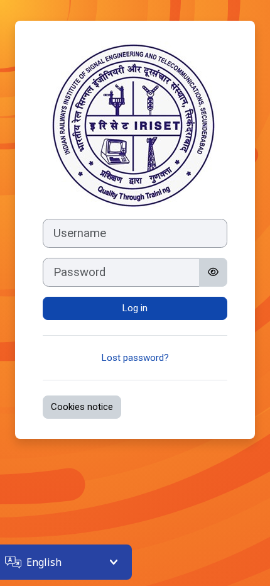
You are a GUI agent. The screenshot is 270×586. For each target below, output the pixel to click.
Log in (135, 308)
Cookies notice (82, 406)
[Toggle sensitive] (213, 272)
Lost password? (135, 357)
